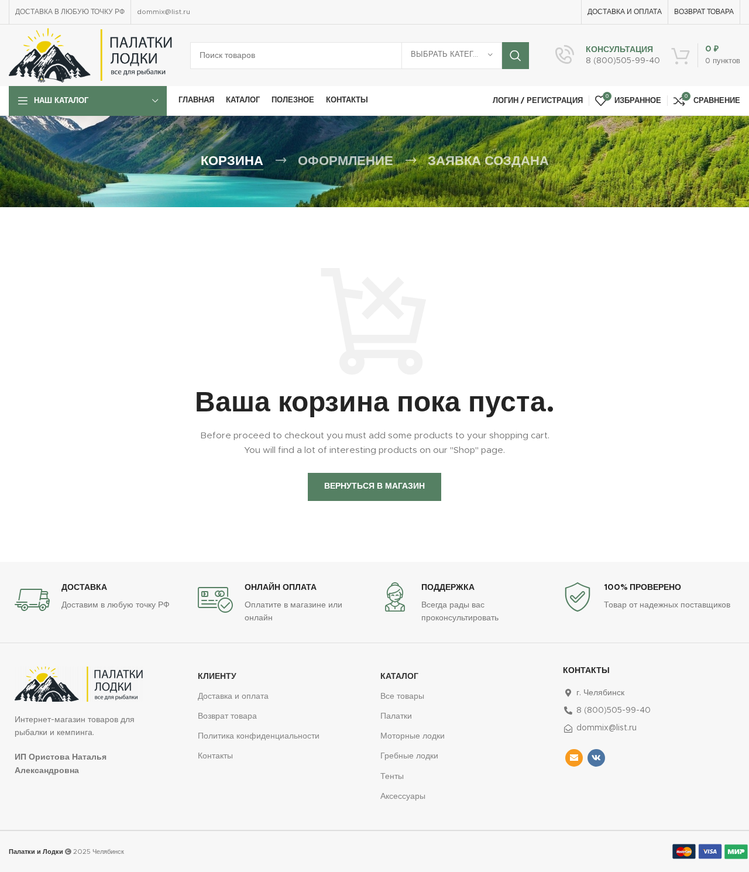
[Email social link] (574, 758)
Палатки (396, 716)
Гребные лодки (409, 756)
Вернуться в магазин (374, 486)
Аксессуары (402, 796)
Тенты (392, 777)
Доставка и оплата (233, 696)
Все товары (402, 696)
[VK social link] (596, 758)
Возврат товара (227, 716)
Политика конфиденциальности (258, 736)
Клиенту (217, 676)
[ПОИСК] (515, 55)
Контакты (215, 756)
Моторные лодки (412, 736)
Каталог (399, 676)
